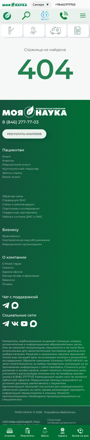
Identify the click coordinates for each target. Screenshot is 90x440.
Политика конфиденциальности (61, 421)
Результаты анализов (24, 134)
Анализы (8, 160)
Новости (8, 267)
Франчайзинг (11, 236)
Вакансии (8, 280)
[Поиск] (26, 15)
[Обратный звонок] (64, 15)
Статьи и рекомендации (18, 204)
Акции (6, 156)
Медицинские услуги (16, 164)
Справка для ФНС (14, 200)
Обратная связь (12, 196)
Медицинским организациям (22, 244)
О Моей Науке (11, 263)
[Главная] (7, 15)
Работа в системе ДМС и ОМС (22, 216)
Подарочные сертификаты (19, 212)
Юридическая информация (20, 275)
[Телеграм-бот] (45, 15)
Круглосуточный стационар (20, 168)
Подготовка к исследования (20, 208)
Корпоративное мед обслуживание (26, 240)
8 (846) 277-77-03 (20, 122)
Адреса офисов (12, 271)
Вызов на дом (11, 176)
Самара (41, 4)
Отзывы (7, 284)
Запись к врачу (12, 172)
